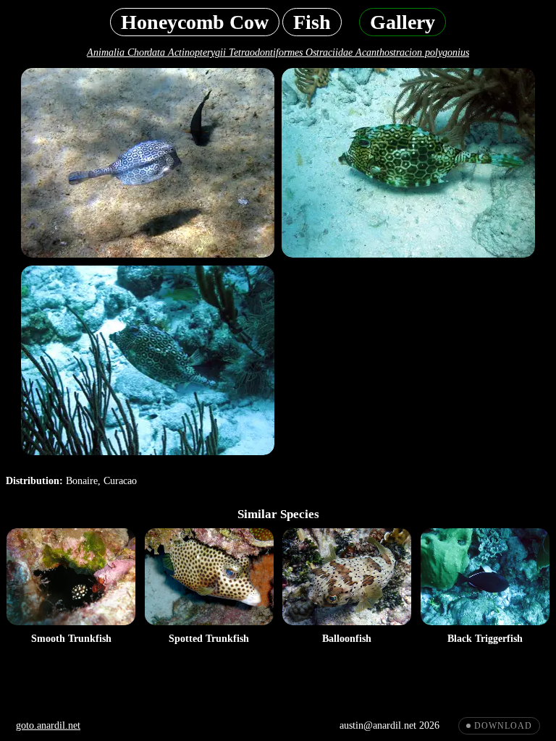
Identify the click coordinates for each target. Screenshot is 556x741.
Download (503, 726)
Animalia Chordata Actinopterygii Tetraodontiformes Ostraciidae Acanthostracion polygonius (278, 52)
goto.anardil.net (48, 725)
